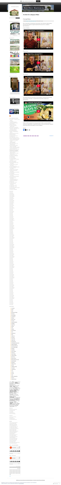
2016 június (11, 248)
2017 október (11, 236)
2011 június (11, 300)
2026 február (11, 193)
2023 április (11, 203)
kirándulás (12, 348)
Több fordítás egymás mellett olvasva (15, 442)
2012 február (11, 293)
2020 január (11, 217)
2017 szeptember (12, 237)
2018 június (11, 230)
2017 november (12, 235)
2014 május (11, 270)
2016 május (11, 249)
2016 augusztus (12, 247)
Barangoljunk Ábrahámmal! (13, 130)
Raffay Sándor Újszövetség (13, 439)
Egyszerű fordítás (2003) (13, 429)
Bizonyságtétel (13, 315)
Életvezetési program (14, 312)
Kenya (14, 392)
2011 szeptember (12, 297)
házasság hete (13, 330)
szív (12, 401)
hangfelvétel (16, 387)
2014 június (11, 269)
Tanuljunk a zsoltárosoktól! (13, 180)
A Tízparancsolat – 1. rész (13, 186)
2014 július (11, 268)
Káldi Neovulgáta (12, 433)
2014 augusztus (12, 267)
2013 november (12, 275)
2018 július (11, 229)
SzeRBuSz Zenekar (14, 366)
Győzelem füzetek (11, 387)
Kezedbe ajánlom (34, 11)
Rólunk (39, 11)
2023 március (11, 204)
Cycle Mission (13, 316)
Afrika (13, 381)
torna (12, 370)
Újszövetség (12, 406)
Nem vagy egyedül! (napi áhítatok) (14, 176)
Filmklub (12, 326)
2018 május (11, 231)
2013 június (11, 279)
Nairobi (17, 398)
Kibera (13, 393)
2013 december (12, 274)
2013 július (11, 278)
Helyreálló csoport (12, 418)
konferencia (10, 395)
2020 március (11, 216)
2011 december (12, 295)
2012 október (11, 286)
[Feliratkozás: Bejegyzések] (10, 116)
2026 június (11, 192)
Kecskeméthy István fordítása (13, 436)
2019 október (11, 219)
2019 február (11, 223)
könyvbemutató (13, 341)
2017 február (11, 242)
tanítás (11, 402)
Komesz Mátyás (13, 351)
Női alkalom (13, 362)
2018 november (12, 226)
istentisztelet (13, 391)
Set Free (12, 365)
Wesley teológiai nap (14, 376)
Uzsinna (12, 372)
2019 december (12, 218)
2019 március (11, 222)
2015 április (11, 260)
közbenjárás (14, 396)
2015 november (12, 254)
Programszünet (12, 181)
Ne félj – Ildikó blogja (12, 413)
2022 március (11, 207)
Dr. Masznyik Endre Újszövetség (14, 428)
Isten (15, 390)
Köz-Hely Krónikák (34, 7)
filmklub (18, 385)
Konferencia (13, 352)
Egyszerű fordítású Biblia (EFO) (14, 431)
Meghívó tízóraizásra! (12, 134)
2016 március (11, 251)
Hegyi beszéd (13, 333)
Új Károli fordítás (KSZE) (13, 423)
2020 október (11, 212)
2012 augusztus (12, 288)
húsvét (14, 389)
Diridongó (18, 383)
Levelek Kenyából (13, 355)
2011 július (11, 299)
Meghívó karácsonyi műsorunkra (14, 133)
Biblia (16, 383)
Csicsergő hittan (26, 19)
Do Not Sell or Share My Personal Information (39, 480)
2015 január (11, 263)
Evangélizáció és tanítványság (14, 155)
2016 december (12, 244)
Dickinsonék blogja (12, 410)
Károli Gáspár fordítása (13, 435)
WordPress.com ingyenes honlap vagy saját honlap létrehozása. (24, 480)
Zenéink (43, 11)
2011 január (11, 304)
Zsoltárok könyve (13, 379)
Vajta (17, 402)
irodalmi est (12, 390)
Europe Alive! (11, 417)
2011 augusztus (12, 298)
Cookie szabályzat (21, 483)
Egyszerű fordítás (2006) (13, 430)
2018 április (11, 232)
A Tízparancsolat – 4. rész (13, 182)
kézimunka (13, 395)
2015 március (11, 261)
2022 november (12, 205)
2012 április (11, 291)
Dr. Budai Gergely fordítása (13, 427)
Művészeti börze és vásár (15, 359)
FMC (11, 386)
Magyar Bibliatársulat (12, 437)
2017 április (11, 241)
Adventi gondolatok (12, 188)
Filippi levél (16, 385)
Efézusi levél (13, 319)
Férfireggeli (12, 323)
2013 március (11, 282)
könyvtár (11, 396)
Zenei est (12, 377)
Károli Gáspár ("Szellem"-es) (13, 434)
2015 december (12, 253)
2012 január (11, 294)
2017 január (11, 243)
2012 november (12, 285)
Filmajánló (29, 11)
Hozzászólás (51, 135)
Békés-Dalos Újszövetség (13, 424)
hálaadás (16, 388)
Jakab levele (13, 340)
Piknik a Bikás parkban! (13, 161)
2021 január (11, 210)
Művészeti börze (13, 358)
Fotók (12, 327)
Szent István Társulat (12, 441)
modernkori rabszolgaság (17, 397)
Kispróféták (11, 394)
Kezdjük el (38, 1)
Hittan (12, 334)
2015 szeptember (12, 256)
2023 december (12, 200)
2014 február (11, 272)
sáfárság (15, 401)
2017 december (12, 234)
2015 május (11, 259)
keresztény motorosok (14, 345)
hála (13, 388)
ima (17, 389)
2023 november (12, 201)
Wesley (18, 403)
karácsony (11, 391)
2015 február (11, 262)
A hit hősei (12, 308)
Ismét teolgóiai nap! (12, 136)
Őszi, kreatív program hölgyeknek (14, 137)
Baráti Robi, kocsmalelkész (13, 409)
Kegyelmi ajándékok (14, 344)
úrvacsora (16, 406)
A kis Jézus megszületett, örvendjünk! (15, 187)
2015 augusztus (12, 257)
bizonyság (12, 313)
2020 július (11, 213)
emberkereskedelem (14, 322)
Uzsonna (12, 373)
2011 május (11, 301)
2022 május (11, 206)
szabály (18, 400)
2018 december (12, 225)
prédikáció (12, 400)
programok (17, 399)
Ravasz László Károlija (13, 440)
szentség (11, 401)
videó (11, 403)
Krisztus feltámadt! (12, 156)
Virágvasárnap (14, 403)
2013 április (11, 281)
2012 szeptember (12, 287)
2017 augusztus (12, 238)
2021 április (11, 209)
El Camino (12, 320)
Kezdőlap (25, 11)
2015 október (11, 255)
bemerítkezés (12, 382)
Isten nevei (13, 337)
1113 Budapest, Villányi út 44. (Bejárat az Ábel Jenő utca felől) (14, 45)
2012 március (11, 292)
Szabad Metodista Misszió (13, 419)
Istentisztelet (13, 338)
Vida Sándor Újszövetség (13, 443)
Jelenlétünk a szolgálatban (13, 189)
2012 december (12, 284)
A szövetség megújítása (13, 158)
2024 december (12, 198)
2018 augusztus (12, 228)
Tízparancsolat (13, 369)
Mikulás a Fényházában (13, 124)
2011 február (11, 303)
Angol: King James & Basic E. (14, 422)
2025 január (11, 197)
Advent (12, 309)
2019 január (11, 224)
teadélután (15, 402)
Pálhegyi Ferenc (13, 363)
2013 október (11, 276)
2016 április (11, 250)
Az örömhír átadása (12, 157)
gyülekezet (17, 386)
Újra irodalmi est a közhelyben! (14, 127)
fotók (14, 386)
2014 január (11, 273)
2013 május (11, 280)
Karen (18, 390)
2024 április (11, 199)
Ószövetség (16, 405)
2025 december (12, 194)
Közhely (12, 397)
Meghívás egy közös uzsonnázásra (14, 149)
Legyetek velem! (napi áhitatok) (14, 169)
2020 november (12, 211)
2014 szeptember (12, 266)
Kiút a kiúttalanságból (14, 347)
